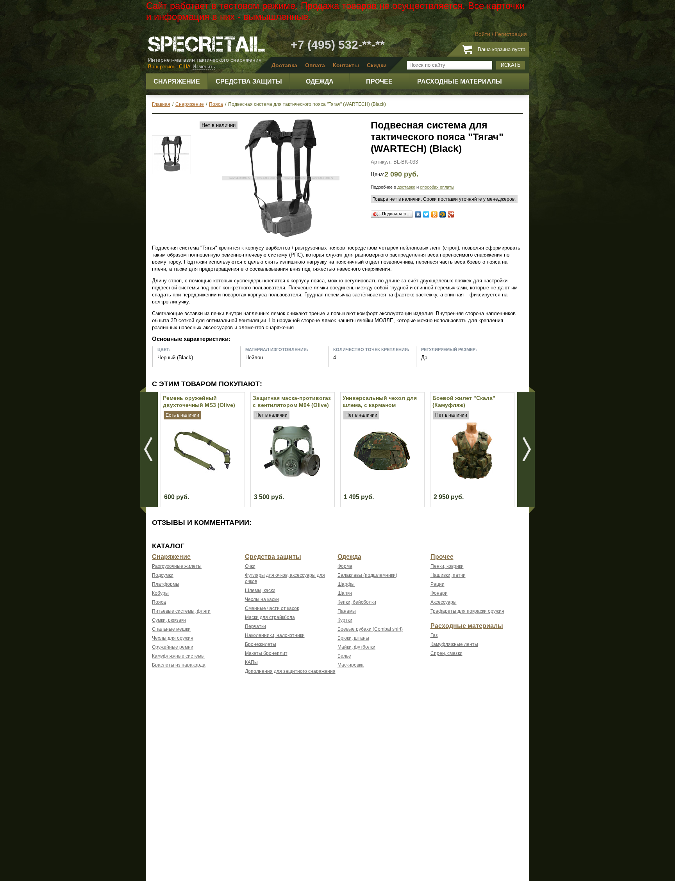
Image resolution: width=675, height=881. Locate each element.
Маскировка (351, 665)
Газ (434, 635)
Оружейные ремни (172, 647)
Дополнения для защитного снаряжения (290, 671)
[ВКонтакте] (418, 214)
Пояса (159, 602)
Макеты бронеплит (266, 653)
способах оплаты (437, 187)
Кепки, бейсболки (357, 602)
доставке (406, 187)
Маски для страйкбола (270, 617)
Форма (345, 566)
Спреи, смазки (446, 653)
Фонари (439, 593)
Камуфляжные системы (178, 656)
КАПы (251, 662)
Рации (437, 584)
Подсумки (162, 575)
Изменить (204, 67)
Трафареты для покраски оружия (467, 611)
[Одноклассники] (434, 214)
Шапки (345, 593)
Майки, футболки (356, 647)
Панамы (347, 611)
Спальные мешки (171, 629)
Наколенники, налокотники (275, 635)
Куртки (345, 620)
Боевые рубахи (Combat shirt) (370, 629)
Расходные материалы (466, 625)
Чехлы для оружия (172, 638)
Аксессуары (443, 602)
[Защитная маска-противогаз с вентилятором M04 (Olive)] (292, 477)
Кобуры (160, 593)
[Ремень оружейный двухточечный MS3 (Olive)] (202, 477)
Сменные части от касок (272, 608)
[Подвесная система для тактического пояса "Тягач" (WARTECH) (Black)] (280, 235)
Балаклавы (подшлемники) (367, 575)
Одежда (349, 556)
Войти (482, 34)
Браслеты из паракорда (178, 665)
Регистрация (511, 34)
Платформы (165, 584)
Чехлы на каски (262, 599)
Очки (250, 566)
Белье (344, 656)
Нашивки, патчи (448, 575)
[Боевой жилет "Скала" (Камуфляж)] (471, 477)
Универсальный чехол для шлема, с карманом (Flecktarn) (380, 405)
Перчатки (255, 626)
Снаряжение (171, 556)
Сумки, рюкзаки (169, 620)
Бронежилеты (260, 644)
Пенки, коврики (447, 566)
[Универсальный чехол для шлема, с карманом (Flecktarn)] (382, 477)
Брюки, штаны (353, 638)
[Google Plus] (451, 214)
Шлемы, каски (260, 590)
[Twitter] (426, 214)
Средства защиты (273, 556)
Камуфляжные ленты (454, 644)
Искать (511, 65)
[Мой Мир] (443, 214)
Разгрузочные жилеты (177, 566)
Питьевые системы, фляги (181, 611)
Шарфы (346, 584)
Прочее (442, 556)
